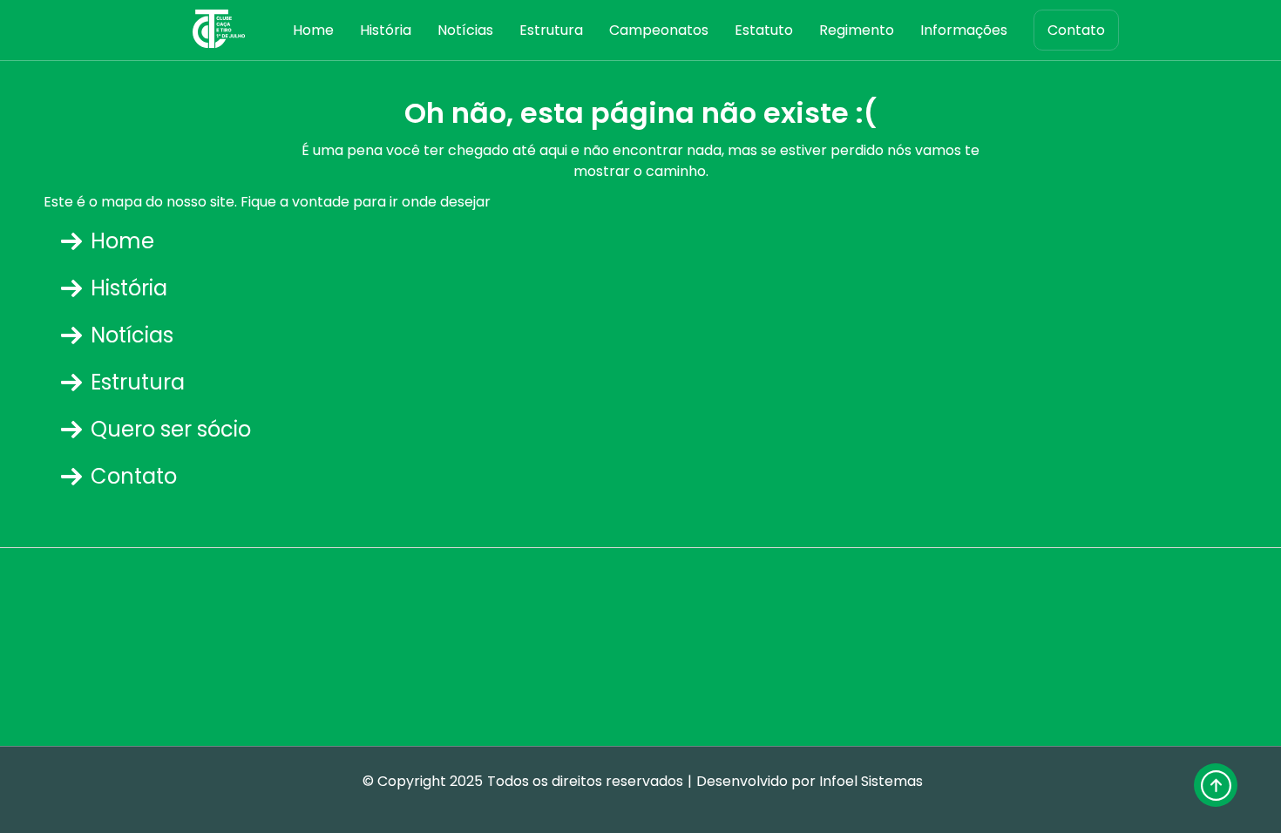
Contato (1076, 30)
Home (313, 30)
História (385, 30)
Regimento (856, 30)
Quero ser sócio (171, 429)
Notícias (465, 30)
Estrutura (551, 30)
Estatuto (764, 30)
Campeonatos (658, 30)
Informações (963, 30)
